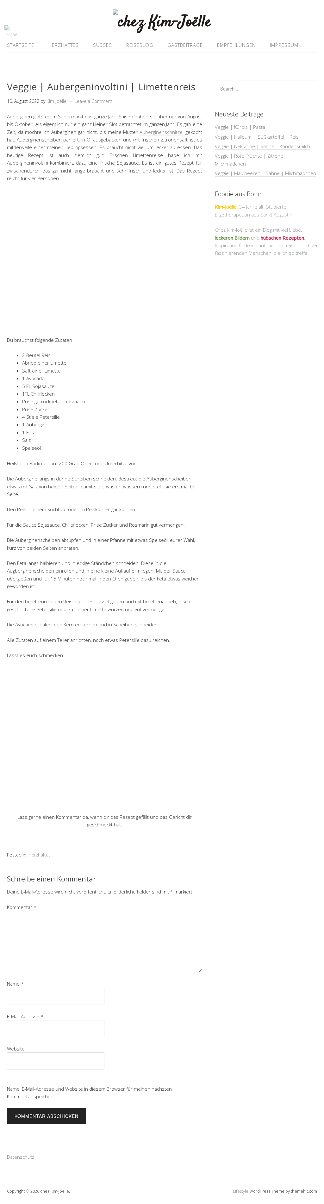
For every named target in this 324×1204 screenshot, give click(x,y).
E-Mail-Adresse (25, 1016)
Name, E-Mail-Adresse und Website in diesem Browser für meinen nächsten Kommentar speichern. (89, 1093)
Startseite (20, 45)
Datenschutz (20, 1157)
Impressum (284, 45)
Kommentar (21, 907)
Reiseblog (139, 45)
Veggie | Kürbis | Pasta (240, 127)
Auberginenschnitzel (162, 132)
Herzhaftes (63, 45)
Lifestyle (240, 1191)
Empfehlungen (236, 45)
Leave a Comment (93, 101)
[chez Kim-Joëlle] (162, 22)
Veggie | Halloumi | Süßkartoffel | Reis (257, 137)
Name (15, 984)
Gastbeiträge (185, 45)
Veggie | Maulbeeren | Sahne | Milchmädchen (265, 173)
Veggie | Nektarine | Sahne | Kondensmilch (262, 146)
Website (16, 1048)
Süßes (102, 45)
